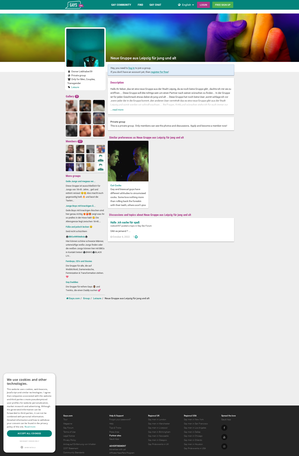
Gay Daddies (72, 282)
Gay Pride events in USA (195, 448)
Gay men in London (157, 419)
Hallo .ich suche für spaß (125, 222)
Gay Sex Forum (145, 226)
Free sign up (222, 4)
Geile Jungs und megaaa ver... (81, 181)
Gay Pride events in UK (158, 444)
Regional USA (190, 415)
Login (203, 4)
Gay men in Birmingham (159, 432)
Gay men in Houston (193, 444)
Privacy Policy (69, 440)
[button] (29, 447)
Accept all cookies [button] (29, 433)
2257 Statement (70, 448)
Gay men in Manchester (159, 423)
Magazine (67, 423)
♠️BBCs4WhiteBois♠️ (77, 236)
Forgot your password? (120, 419)
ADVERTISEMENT (117, 446)
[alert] (29, 413)
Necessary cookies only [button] (29, 441)
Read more (30, 426)
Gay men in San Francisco (196, 423)
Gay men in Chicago (193, 436)
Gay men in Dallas (192, 432)
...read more (116, 109)
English (186, 4)
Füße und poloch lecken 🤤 (79, 226)
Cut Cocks (115, 185)
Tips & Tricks (115, 428)
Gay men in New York (194, 419)
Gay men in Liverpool (157, 428)
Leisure (75, 87)
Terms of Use (69, 432)
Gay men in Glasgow (157, 440)
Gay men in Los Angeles (195, 428)
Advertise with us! (117, 449)
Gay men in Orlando (193, 440)
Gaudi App (114, 439)
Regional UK (154, 415)
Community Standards (73, 452)
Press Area (114, 432)
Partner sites (115, 435)
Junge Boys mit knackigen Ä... (81, 206)
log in (132, 68)
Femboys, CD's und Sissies (79, 261)
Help (111, 423)
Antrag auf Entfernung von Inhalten (79, 444)
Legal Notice (69, 436)
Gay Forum (68, 428)
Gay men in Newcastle (158, 436)
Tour (65, 419)
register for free (159, 72)
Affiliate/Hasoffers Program (121, 453)
